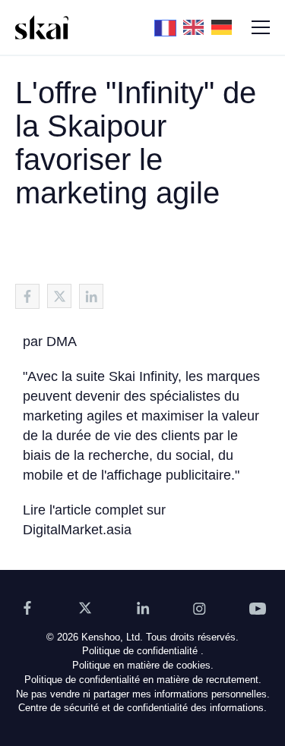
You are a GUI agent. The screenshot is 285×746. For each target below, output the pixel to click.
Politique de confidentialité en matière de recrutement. (142, 679)
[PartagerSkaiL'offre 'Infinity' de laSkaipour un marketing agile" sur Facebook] (27, 296)
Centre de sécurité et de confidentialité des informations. (142, 707)
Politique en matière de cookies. (143, 665)
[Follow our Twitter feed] (85, 608)
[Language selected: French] (197, 27)
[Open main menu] (261, 27)
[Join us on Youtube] (257, 607)
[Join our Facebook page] (27, 607)
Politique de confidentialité (140, 650)
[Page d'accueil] (41, 27)
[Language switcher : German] (225, 26)
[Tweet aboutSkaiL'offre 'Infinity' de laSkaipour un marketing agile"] (59, 296)
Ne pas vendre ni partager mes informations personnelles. (143, 694)
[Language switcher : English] (197, 26)
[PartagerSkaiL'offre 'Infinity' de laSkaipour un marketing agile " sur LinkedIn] (91, 296)
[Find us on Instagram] (200, 607)
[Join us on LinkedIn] (143, 607)
